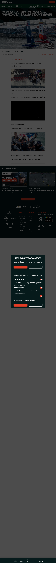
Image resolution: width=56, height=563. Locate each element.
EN (52, 562)
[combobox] (53, 562)
